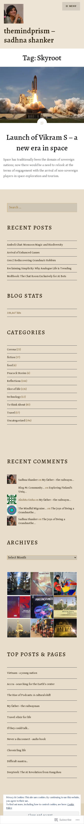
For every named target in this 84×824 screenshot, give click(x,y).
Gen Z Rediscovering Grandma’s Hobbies (31, 260)
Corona (11, 349)
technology (14, 396)
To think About (16, 404)
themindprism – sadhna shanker (29, 35)
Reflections (14, 381)
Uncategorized (16, 420)
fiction (11, 357)
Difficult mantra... (17, 761)
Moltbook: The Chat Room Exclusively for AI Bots (36, 276)
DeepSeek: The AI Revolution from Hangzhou (34, 772)
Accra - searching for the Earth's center (31, 684)
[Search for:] (42, 207)
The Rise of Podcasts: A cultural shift (29, 695)
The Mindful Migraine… (32, 508)
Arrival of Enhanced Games (23, 252)
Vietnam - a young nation (22, 673)
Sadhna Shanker (28, 480)
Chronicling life (16, 750)
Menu (72, 6)
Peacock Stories (16, 373)
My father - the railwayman (23, 706)
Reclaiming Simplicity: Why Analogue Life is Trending (39, 268)
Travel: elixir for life (19, 717)
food (10, 365)
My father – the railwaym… (58, 480)
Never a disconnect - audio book (26, 739)
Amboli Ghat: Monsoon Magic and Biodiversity (35, 244)
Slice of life (13, 389)
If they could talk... (18, 728)
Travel (11, 412)
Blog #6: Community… (31, 487)
